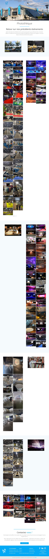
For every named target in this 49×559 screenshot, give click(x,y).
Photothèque (32, 7)
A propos (26, 7)
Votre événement (19, 7)
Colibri (35, 557)
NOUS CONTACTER (40, 7)
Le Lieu (12, 7)
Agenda (7, 7)
